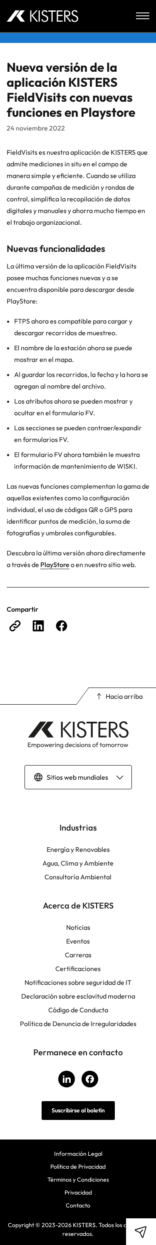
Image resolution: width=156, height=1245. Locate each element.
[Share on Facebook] (61, 625)
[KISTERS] (42, 16)
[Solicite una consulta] (141, 1231)
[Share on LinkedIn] (38, 625)
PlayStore (54, 564)
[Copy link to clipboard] (15, 625)
